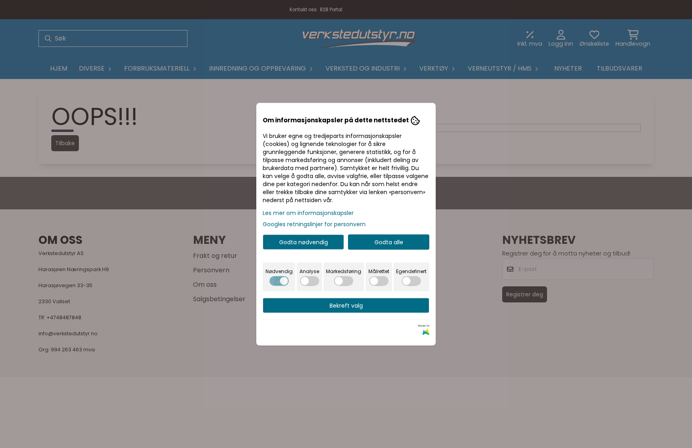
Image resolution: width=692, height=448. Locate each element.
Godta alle (388, 242)
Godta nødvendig (303, 242)
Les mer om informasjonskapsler (308, 213)
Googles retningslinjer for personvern (314, 224)
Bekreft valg (346, 305)
